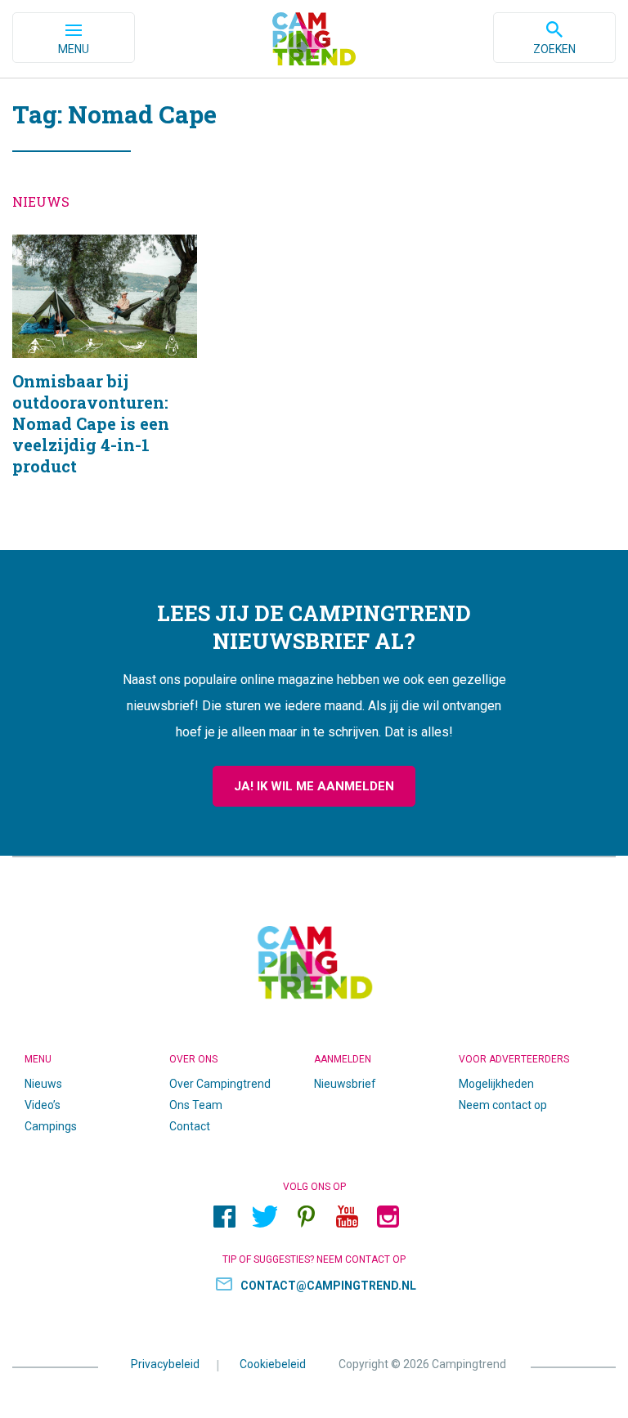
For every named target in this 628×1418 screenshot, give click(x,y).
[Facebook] (224, 1217)
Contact (189, 1126)
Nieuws (43, 1083)
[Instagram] (387, 1217)
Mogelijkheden (496, 1083)
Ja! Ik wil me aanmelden (314, 786)
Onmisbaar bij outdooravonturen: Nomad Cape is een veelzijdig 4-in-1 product (104, 376)
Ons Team (195, 1105)
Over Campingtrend (220, 1083)
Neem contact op (503, 1105)
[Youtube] (346, 1217)
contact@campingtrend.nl (328, 1285)
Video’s (43, 1105)
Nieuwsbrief (345, 1083)
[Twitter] (265, 1217)
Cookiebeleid (273, 1364)
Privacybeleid (165, 1364)
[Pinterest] (306, 1217)
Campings (51, 1126)
